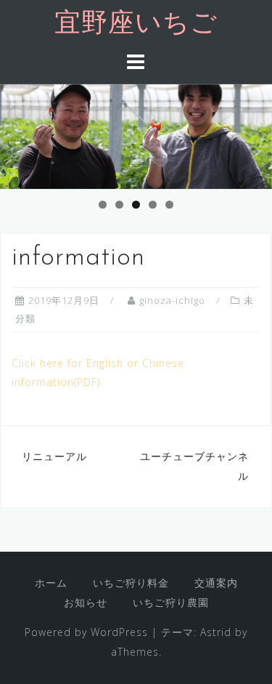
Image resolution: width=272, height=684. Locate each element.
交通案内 (216, 583)
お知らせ (85, 602)
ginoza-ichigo (172, 300)
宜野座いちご (136, 25)
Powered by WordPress (86, 632)
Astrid (215, 632)
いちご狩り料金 (131, 583)
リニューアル (54, 456)
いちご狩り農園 (171, 602)
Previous (18, 133)
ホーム (51, 583)
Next (254, 133)
